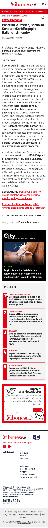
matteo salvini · (15, 215)
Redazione (8, 512)
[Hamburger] (3, 4)
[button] (43, 17)
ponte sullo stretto (34, 215)
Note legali (12, 515)
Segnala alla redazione (21, 512)
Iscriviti (38, 410)
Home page (6, 16)
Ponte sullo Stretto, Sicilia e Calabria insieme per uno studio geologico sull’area (21, 195)
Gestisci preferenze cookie (29, 515)
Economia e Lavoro (20, 16)
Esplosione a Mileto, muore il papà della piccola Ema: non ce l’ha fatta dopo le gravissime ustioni (25, 356)
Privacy (33, 512)
